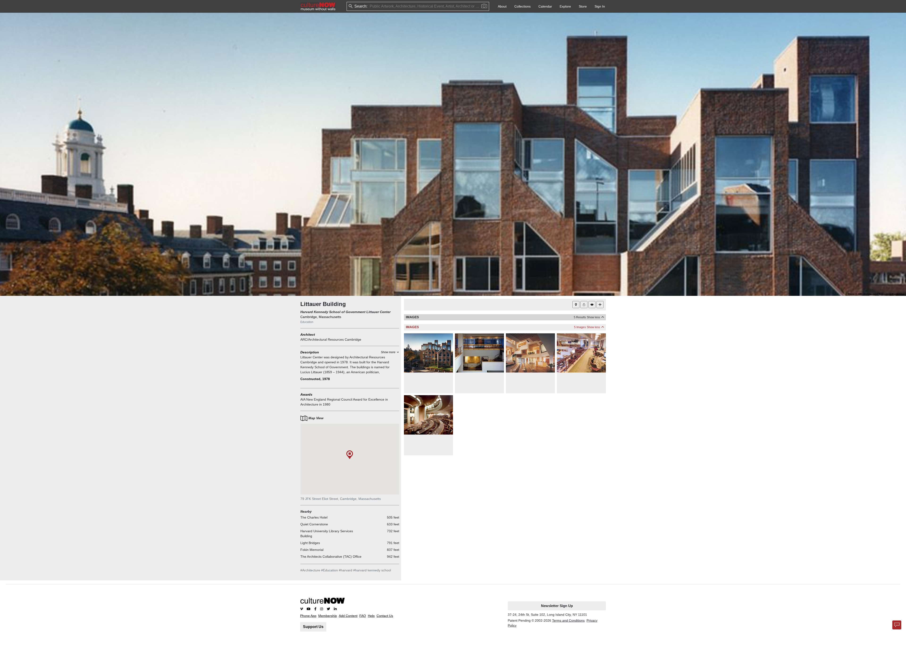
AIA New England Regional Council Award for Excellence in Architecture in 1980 (344, 402)
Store (583, 6)
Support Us (313, 627)
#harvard (345, 570)
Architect (307, 334)
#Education (329, 570)
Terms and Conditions (568, 620)
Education (306, 322)
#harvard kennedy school (372, 570)
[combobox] (370, 6)
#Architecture (310, 570)
